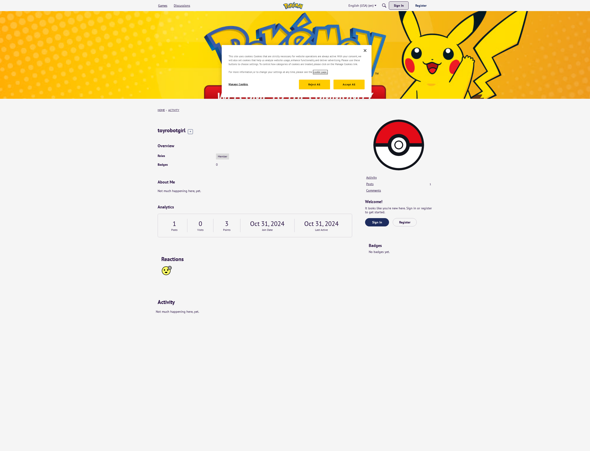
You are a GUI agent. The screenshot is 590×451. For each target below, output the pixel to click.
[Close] (365, 50)
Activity (371, 177)
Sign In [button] (377, 222)
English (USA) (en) (361, 5)
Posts (174, 230)
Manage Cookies (238, 84)
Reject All (314, 84)
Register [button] (404, 222)
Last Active (321, 230)
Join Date (267, 230)
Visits (200, 230)
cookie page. (320, 72)
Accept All (349, 84)
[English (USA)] (293, 5)
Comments (373, 190)
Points (226, 230)
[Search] (384, 5)
